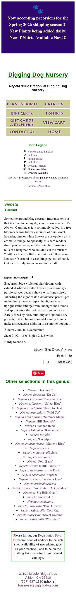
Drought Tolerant (37, 165)
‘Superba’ (40, 474)
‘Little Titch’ (40, 470)
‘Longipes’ (40, 439)
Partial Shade (35, 158)
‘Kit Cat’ (40, 394)
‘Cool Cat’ (40, 510)
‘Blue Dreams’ (40, 506)
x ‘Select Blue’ (40, 403)
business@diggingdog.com (38, 585)
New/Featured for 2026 (40, 151)
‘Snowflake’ (40, 497)
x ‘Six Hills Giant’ (40, 492)
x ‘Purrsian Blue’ (40, 399)
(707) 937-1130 (32, 581)
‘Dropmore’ (40, 390)
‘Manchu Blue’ (40, 443)
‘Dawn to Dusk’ (40, 408)
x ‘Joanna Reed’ (40, 425)
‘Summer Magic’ (40, 416)
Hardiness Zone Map (38, 186)
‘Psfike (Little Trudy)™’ (40, 465)
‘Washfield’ (40, 519)
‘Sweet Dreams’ (40, 514)
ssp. (40, 452)
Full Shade (33, 162)
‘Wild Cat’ (40, 412)
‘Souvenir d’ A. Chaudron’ (40, 488)
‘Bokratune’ (40, 430)
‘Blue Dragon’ (16, 277)
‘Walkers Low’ (40, 479)
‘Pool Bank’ (40, 461)
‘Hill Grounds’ (40, 421)
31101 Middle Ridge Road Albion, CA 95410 (38, 575)
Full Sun (32, 155)
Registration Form (50, 535)
